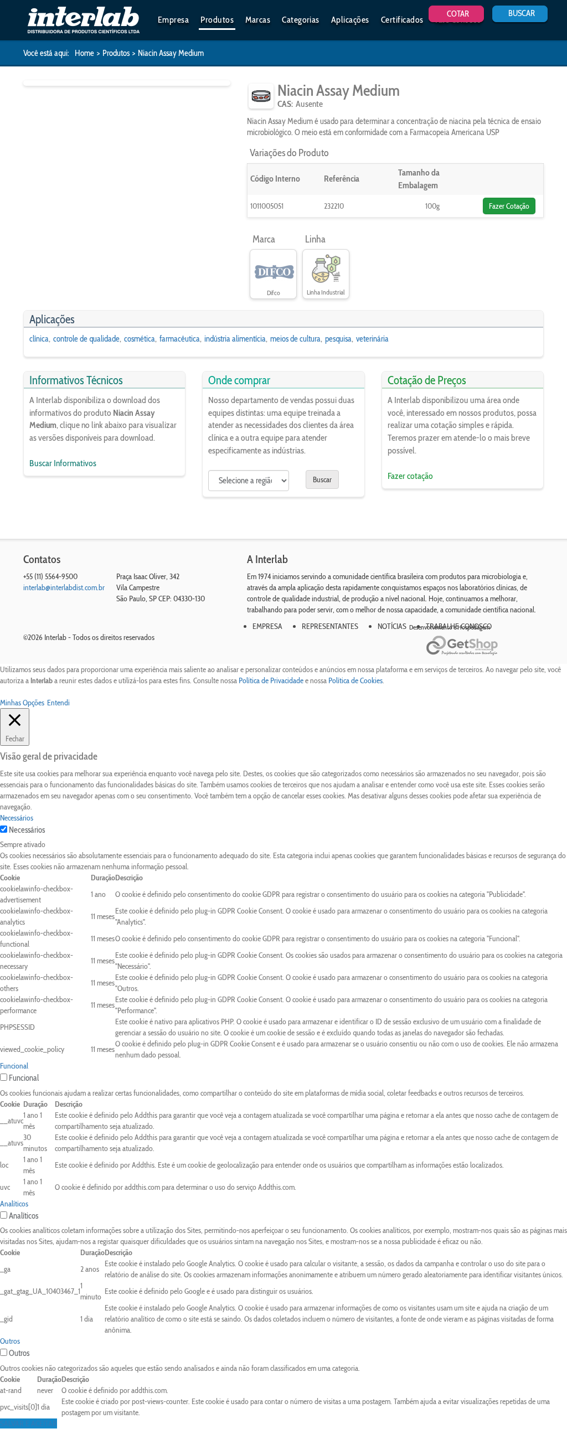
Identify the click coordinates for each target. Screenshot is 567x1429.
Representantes (330, 626)
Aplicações (350, 19)
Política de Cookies (355, 680)
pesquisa (338, 339)
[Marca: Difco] (273, 269)
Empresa (173, 19)
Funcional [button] (14, 1066)
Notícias (392, 626)
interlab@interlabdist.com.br (64, 587)
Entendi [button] (58, 703)
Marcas (257, 19)
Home (84, 53)
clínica (39, 339)
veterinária (372, 339)
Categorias (300, 19)
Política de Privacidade (271, 680)
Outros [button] (10, 1341)
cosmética (139, 339)
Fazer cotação (410, 476)
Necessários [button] (16, 818)
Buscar (322, 479)
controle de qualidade (86, 339)
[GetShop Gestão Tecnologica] (485, 645)
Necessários (27, 830)
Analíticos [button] (14, 1204)
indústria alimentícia (235, 339)
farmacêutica (179, 339)
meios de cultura (295, 339)
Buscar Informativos (62, 463)
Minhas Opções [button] (22, 703)
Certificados (402, 19)
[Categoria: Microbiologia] (261, 96)
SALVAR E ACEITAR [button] (28, 1423)
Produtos (217, 19)
